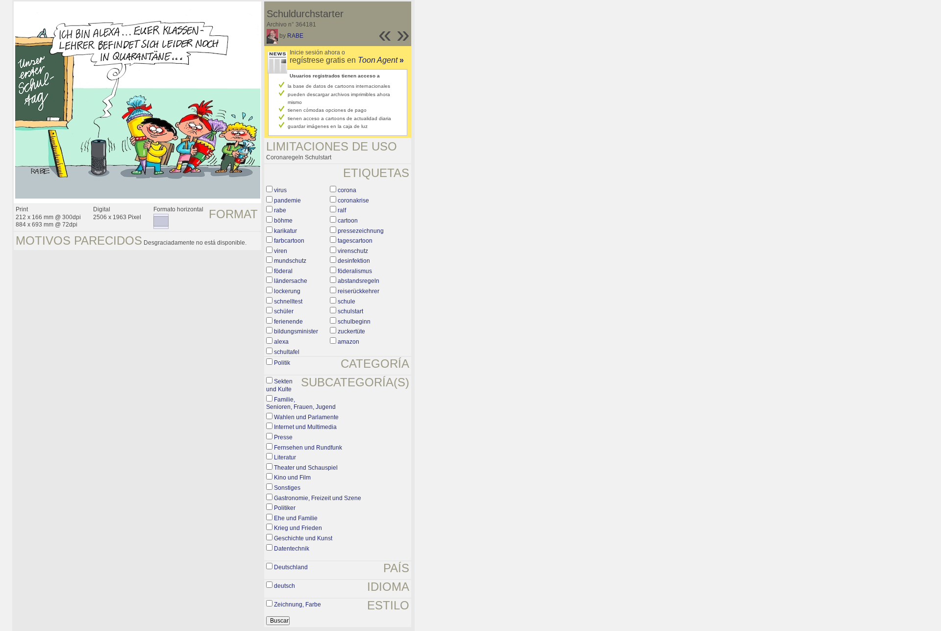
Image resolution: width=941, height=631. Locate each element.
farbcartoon (289, 240)
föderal (283, 271)
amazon (348, 341)
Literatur (285, 457)
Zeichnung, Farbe (297, 604)
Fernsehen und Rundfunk (308, 447)
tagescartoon (355, 240)
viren (280, 251)
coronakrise (353, 200)
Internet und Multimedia (305, 427)
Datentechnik (291, 548)
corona (347, 190)
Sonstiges (287, 487)
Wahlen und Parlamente (306, 417)
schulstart (350, 311)
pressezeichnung (361, 230)
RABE (295, 35)
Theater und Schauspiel (306, 467)
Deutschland (291, 567)
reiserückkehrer (358, 291)
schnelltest (288, 301)
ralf (342, 210)
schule (346, 301)
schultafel (286, 352)
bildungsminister (296, 331)
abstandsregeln (358, 281)
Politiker (285, 508)
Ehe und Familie (296, 518)
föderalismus (355, 271)
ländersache (290, 281)
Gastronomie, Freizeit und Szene (317, 498)
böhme (283, 220)
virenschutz (353, 251)
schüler (284, 311)
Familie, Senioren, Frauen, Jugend (301, 403)
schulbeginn (354, 321)
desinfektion (354, 260)
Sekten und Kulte (279, 385)
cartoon (348, 220)
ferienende (288, 321)
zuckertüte (351, 331)
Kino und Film (292, 477)
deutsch (284, 585)
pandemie (287, 200)
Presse (283, 437)
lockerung (287, 291)
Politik (282, 362)
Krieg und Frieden (298, 528)
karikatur (285, 230)
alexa (281, 341)
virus (280, 190)
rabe (280, 210)
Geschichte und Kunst (303, 538)
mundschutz (290, 260)
